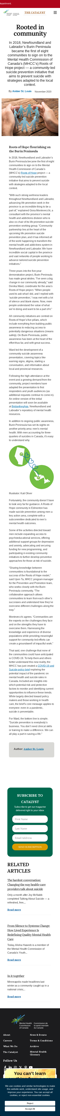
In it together (15, 976)
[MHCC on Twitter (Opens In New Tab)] (20, 1067)
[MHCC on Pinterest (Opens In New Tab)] (26, 1067)
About (6, 1034)
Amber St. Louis (22, 91)
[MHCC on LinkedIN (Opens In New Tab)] (10, 1067)
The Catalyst (34, 12)
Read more (14, 909)
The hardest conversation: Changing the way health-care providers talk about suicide (26, 884)
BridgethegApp (20, 406)
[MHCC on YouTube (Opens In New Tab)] (31, 1067)
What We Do (10, 1046)
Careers (7, 1040)
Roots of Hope (29, 173)
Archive (34, 1046)
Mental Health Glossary (38, 1053)
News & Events (38, 1034)
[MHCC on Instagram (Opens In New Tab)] (15, 1067)
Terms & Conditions (41, 1040)
